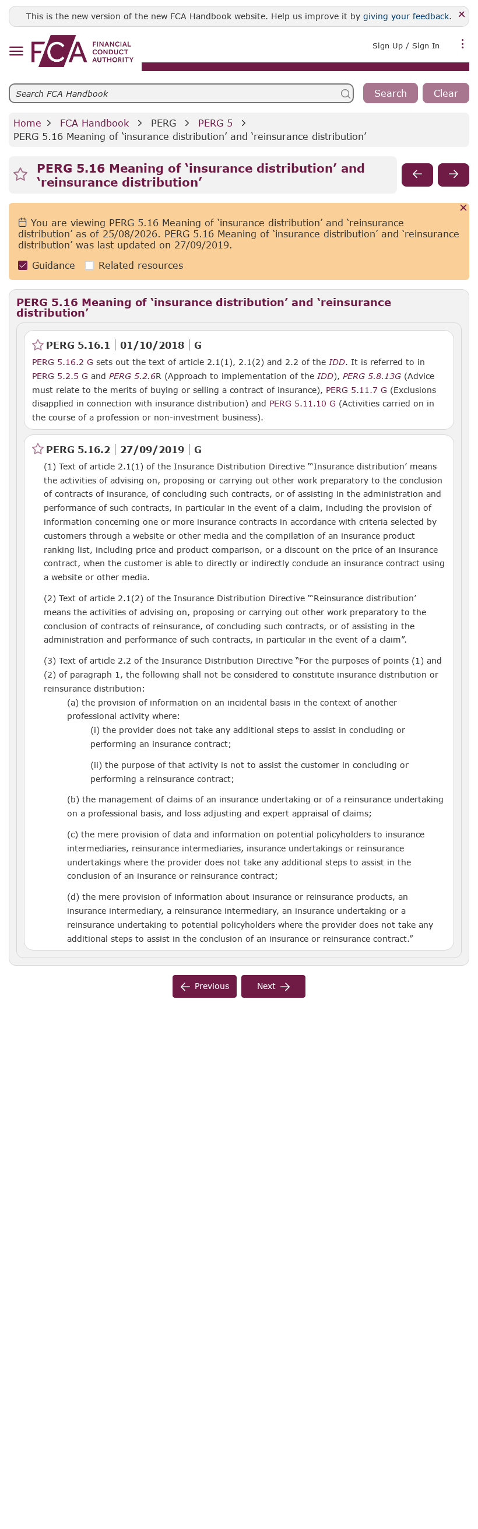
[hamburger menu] (16, 51)
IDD (337, 362)
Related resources (141, 265)
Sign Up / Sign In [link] (406, 45)
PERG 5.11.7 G (356, 389)
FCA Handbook (94, 122)
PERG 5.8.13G (372, 375)
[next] (453, 175)
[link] (82, 51)
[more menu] (462, 44)
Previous (212, 986)
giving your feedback (406, 16)
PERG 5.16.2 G (62, 361)
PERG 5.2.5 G (60, 375)
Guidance (53, 265)
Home (27, 122)
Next (266, 986)
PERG (163, 122)
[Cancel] (463, 208)
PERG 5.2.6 (132, 375)
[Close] (462, 15)
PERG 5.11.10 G (302, 403)
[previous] (417, 175)
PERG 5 (215, 122)
